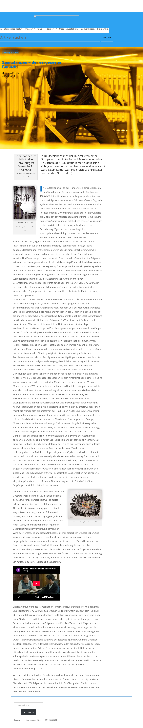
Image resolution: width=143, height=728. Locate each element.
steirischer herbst (13, 29)
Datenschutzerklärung (33, 720)
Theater (29, 29)
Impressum (18, 720)
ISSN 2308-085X (51, 720)
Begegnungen (88, 29)
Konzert (50, 29)
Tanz (39, 29)
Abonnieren (29, 712)
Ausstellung (72, 29)
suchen (107, 37)
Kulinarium (103, 29)
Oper (61, 29)
